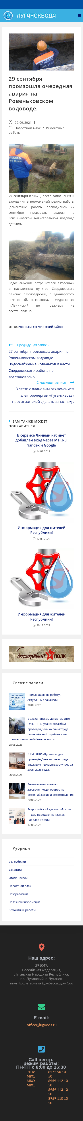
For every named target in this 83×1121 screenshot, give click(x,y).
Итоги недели (18, 878)
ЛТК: (31, 1072)
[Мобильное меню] (79, 15)
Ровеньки (25, 327)
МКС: (31, 1076)
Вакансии (15, 870)
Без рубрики (17, 862)
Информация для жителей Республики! (42, 530)
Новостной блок (28, 128)
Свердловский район (48, 327)
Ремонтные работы (22, 910)
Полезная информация (24, 902)
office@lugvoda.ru (41, 1025)
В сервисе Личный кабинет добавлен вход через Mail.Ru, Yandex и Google (41, 440)
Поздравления (18, 894)
